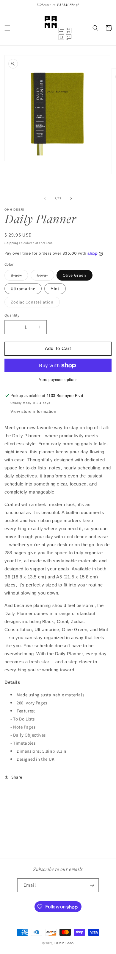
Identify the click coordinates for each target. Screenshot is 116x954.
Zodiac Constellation (35, 303)
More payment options (58, 380)
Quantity (11, 315)
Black (19, 276)
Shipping (11, 243)
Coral (45, 276)
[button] (7, 28)
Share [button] (16, 777)
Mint (55, 288)
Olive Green (74, 275)
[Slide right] (71, 198)
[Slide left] (44, 198)
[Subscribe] (91, 885)
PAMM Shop (64, 943)
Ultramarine (23, 288)
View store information (33, 411)
